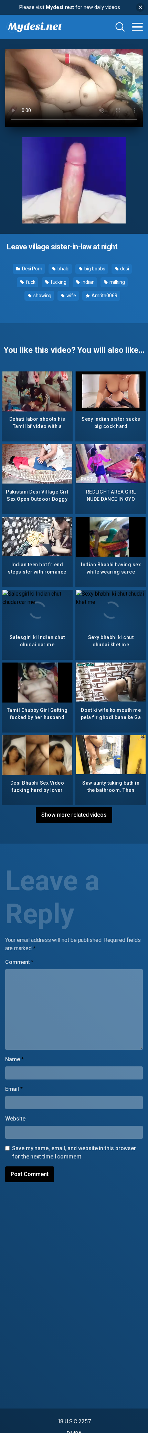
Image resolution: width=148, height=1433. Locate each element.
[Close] (140, 7)
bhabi (63, 268)
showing (41, 295)
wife (70, 295)
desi (124, 268)
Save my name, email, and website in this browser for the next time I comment (74, 1152)
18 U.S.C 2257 (74, 1421)
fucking (58, 282)
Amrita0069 (104, 295)
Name (14, 1059)
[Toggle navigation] (137, 27)
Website (15, 1118)
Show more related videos (74, 815)
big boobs (94, 268)
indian (87, 282)
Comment (19, 962)
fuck (30, 282)
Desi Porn (31, 268)
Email (13, 1089)
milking (116, 282)
